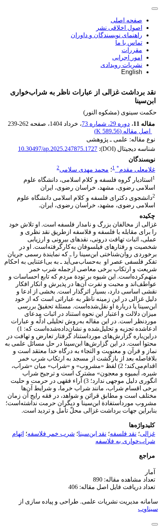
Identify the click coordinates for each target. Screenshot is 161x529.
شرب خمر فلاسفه (51, 433)
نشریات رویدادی (121, 65)
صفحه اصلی (126, 20)
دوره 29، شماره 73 (106, 123)
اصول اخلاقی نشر (119, 27)
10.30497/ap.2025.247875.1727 (57, 148)
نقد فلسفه (123, 433)
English (131, 72)
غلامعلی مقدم (135, 169)
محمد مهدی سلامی (84, 169)
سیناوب (148, 508)
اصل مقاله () (123, 131)
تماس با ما (128, 42)
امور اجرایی (127, 57)
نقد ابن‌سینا (92, 433)
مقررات (132, 50)
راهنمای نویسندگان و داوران (106, 35)
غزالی (147, 433)
